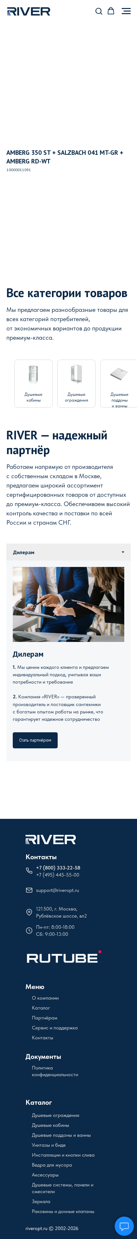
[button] (99, 11)
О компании (45, 998)
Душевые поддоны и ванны (119, 400)
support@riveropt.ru (57, 890)
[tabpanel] (68, 661)
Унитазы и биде (49, 1145)
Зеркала (41, 1201)
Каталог (41, 1008)
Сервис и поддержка (55, 1028)
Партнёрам (44, 1018)
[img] (33, 374)
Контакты (41, 856)
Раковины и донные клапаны (63, 1211)
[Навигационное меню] (126, 11)
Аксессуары (45, 1175)
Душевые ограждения (55, 1115)
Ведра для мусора (52, 1165)
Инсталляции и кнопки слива (63, 1155)
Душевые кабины (50, 1125)
